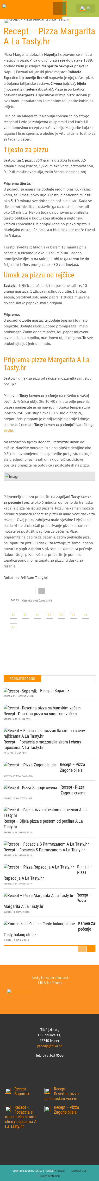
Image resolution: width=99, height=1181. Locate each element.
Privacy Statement (50, 1176)
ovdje (8, 430)
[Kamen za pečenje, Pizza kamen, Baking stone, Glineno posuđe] (31, 9)
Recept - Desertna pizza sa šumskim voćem (40, 713)
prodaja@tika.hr (49, 1046)
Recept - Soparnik (54, 690)
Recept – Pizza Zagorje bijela (47, 1109)
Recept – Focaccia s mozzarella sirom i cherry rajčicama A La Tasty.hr (8, 1109)
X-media (60, 1171)
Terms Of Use (79, 1171)
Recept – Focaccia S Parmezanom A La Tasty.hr (44, 849)
